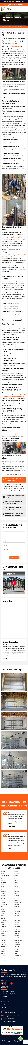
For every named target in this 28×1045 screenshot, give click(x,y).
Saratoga (17, 933)
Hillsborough (4, 939)
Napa (16, 877)
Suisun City (17, 944)
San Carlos (17, 915)
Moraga (16, 871)
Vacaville (17, 951)
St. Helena (17, 942)
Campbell (3, 895)
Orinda (16, 884)
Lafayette (3, 940)
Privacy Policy (6, 999)
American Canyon (5, 875)
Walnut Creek (18, 955)
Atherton (3, 879)
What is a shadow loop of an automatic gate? (13, 508)
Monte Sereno (4, 960)
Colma (2, 900)
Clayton (3, 897)
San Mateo (17, 922)
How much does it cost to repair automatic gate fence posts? (14, 514)
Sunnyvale (17, 946)
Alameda (3, 871)
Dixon (2, 913)
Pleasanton (17, 899)
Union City (17, 949)
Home (2, 26)
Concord (3, 902)
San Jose (17, 919)
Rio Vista (17, 906)
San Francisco (18, 917)
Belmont (3, 880)
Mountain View (18, 875)
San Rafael (17, 926)
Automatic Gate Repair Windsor (16, 26)
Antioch (3, 877)
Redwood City (18, 902)
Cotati (2, 906)
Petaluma (17, 889)
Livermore (3, 944)
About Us (5, 996)
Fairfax (2, 922)
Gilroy (2, 929)
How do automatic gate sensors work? (15, 496)
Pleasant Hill (17, 897)
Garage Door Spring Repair (9, 994)
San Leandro (17, 920)
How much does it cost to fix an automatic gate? (14, 479)
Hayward (3, 933)
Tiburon (16, 948)
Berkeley (3, 886)
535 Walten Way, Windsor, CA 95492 (12, 1021)
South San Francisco (19, 940)
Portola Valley (18, 900)
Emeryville (3, 920)
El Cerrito (3, 919)
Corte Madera (4, 904)
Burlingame (3, 891)
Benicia (2, 884)
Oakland (16, 880)
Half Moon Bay (4, 931)
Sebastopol (17, 937)
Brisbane (3, 889)
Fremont (3, 928)
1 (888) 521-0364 (9, 1012)
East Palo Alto (4, 917)
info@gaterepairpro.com (11, 1016)
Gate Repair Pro (12, 57)
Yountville (17, 960)
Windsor (6, 26)
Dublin (2, 915)
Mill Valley (3, 955)
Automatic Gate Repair (8, 991)
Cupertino (3, 908)
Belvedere (3, 882)
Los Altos (3, 946)
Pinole (16, 893)
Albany (2, 873)
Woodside (17, 959)
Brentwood (3, 888)
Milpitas (3, 959)
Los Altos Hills (4, 948)
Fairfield (3, 924)
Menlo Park (3, 953)
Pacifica (16, 886)
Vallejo (16, 953)
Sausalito (17, 935)
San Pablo (17, 924)
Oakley (16, 882)
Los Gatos (3, 949)
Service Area (6, 1001)
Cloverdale (3, 899)
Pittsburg (17, 895)
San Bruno (17, 913)
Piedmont (17, 891)
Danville (3, 911)
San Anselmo (18, 911)
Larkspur (3, 942)
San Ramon (17, 928)
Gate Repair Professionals (14, 1042)
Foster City (3, 926)
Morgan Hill (17, 873)
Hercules (3, 937)
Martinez (3, 951)
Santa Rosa (17, 931)
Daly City (3, 909)
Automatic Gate (16, 46)
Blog (4, 1004)
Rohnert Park (18, 908)
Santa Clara (17, 929)
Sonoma (16, 939)
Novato (16, 879)
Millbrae (3, 957)
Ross (16, 909)
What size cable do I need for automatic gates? (13, 502)
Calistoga (3, 893)
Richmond (17, 904)
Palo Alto (17, 888)
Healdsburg (3, 935)
